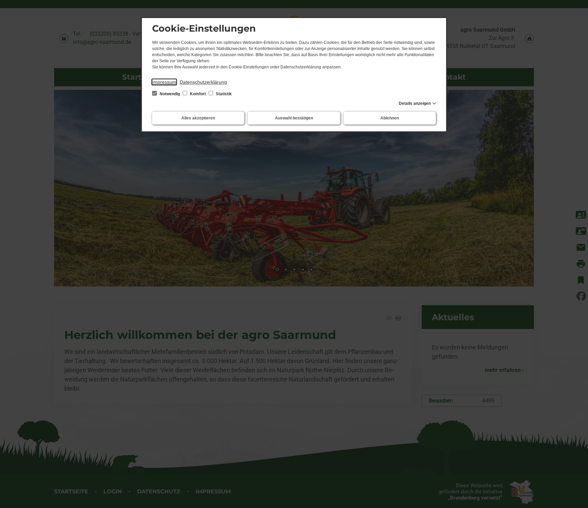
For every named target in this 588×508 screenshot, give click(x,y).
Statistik (223, 94)
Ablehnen (389, 118)
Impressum (164, 82)
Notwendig (170, 94)
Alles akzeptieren (198, 118)
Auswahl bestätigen (294, 118)
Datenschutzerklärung (203, 82)
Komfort (198, 94)
